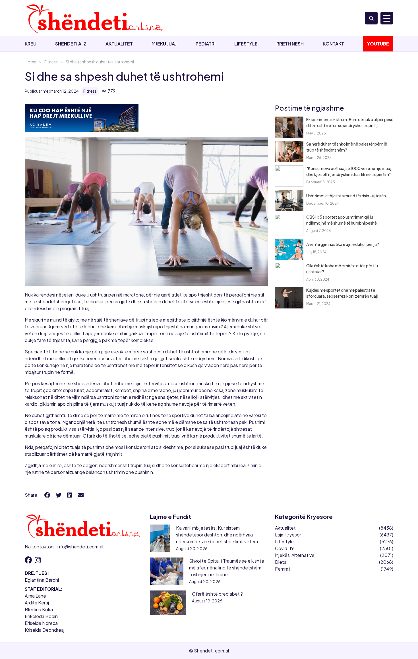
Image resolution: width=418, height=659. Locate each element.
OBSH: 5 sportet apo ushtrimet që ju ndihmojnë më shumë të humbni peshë (341, 219)
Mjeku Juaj (164, 44)
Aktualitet (119, 44)
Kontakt (333, 44)
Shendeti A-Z (70, 44)
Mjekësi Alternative (294, 555)
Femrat (282, 569)
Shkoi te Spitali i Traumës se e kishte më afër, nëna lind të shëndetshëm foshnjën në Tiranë (226, 567)
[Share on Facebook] (47, 494)
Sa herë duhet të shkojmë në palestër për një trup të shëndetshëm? (346, 146)
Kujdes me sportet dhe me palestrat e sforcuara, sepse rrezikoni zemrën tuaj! (342, 293)
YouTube (378, 44)
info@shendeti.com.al (80, 547)
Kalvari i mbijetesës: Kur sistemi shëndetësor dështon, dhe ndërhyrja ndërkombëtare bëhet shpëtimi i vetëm (217, 534)
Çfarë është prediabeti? (217, 594)
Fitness (51, 61)
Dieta (281, 562)
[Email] (81, 494)
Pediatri (206, 44)
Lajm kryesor (288, 535)
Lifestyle (246, 44)
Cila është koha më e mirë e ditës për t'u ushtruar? (342, 268)
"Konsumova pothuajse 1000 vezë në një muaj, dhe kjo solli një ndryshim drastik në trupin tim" (349, 171)
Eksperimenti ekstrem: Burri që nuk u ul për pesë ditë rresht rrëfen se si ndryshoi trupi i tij (349, 122)
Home (30, 61)
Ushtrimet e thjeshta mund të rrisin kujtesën (346, 195)
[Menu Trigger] (386, 18)
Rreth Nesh (290, 44)
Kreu (30, 44)
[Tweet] (58, 494)
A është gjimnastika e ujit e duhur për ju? (342, 244)
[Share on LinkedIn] (69, 494)
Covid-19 (284, 548)
